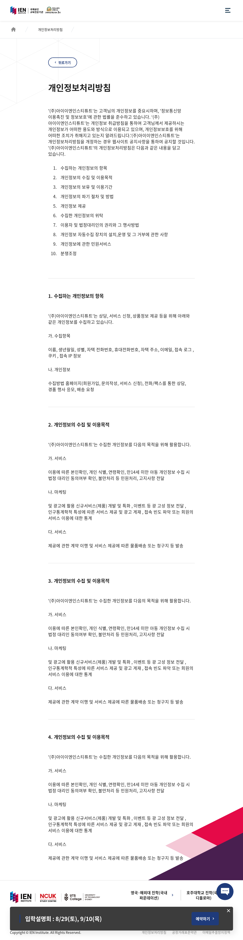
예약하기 (203, 918)
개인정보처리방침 (154, 932)
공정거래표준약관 (184, 932)
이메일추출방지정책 (216, 932)
